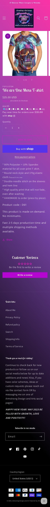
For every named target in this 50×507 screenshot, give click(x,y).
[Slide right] (32, 80)
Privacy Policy (13, 317)
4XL (43, 109)
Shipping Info (12, 339)
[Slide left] (18, 80)
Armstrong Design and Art (20, 501)
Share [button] (9, 239)
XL (24, 109)
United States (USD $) (22, 478)
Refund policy (13, 324)
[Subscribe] (40, 436)
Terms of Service (14, 346)
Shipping (6, 101)
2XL (30, 109)
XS (6, 109)
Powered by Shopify (36, 501)
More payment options (25, 157)
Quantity (6, 121)
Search (9, 331)
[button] (4, 18)
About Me (10, 310)
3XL (37, 109)
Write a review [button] (25, 275)
